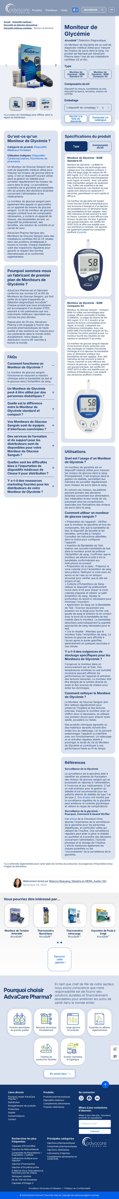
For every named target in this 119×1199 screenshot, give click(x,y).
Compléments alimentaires (56, 1103)
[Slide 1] (58, 942)
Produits (37, 10)
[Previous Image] (6, 65)
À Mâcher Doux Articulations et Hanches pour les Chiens (27, 1172)
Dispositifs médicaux (53, 1100)
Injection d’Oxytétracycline (25, 1167)
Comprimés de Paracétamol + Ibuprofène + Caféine (27, 1154)
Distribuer (51, 10)
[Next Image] (56, 65)
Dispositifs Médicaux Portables (27, 148)
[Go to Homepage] (17, 8)
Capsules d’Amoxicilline (23, 1146)
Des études (83, 797)
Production (13, 1109)
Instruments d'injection (58, 1153)
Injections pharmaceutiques (61, 1143)
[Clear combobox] (103, 107)
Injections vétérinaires (58, 1150)
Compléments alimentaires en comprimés (62, 1158)
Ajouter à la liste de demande (75, 119)
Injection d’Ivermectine (23, 1164)
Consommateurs (16, 1116)
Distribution (14, 1102)
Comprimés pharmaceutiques (62, 1146)
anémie (82, 232)
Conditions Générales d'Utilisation (45, 1188)
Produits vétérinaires (53, 1107)
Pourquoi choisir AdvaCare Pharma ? (21, 1098)
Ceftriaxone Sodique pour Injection (25, 1159)
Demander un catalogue (100, 118)
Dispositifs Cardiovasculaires (26, 157)
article (73, 818)
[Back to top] (105, 1084)
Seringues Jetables (21, 1176)
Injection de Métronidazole (25, 1149)
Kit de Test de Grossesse (24, 1180)
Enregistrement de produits (22, 1106)
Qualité (11, 1112)
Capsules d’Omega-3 (22, 1183)
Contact (12, 1119)
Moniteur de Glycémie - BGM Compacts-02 (100, 74)
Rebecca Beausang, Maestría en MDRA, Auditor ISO (77, 881)
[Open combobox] (88, 107)
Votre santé (67, 10)
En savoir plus (60, 1073)
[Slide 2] (61, 942)
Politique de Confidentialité (77, 1188)
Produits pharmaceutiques (56, 1097)
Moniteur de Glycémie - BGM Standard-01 (75, 74)
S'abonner (94, 1131)
